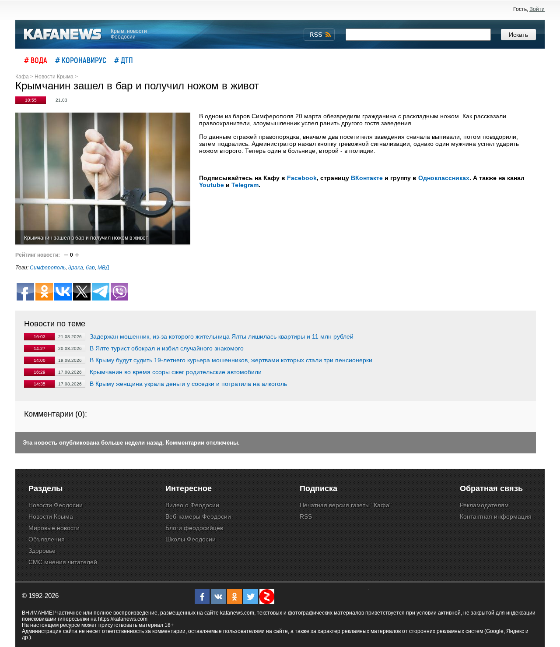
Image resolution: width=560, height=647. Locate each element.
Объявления (46, 539)
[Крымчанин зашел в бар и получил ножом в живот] (102, 179)
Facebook (302, 177)
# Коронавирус (80, 60)
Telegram (245, 184)
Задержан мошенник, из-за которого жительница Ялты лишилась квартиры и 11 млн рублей (222, 336)
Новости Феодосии (55, 505)
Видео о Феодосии (192, 505)
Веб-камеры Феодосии (198, 516)
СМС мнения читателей (62, 562)
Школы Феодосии (190, 539)
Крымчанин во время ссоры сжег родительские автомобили (176, 371)
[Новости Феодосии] (63, 34)
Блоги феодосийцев (194, 527)
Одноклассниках (443, 177)
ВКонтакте (367, 177)
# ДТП (123, 60)
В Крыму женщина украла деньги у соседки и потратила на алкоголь (188, 383)
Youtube (211, 184)
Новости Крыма (50, 516)
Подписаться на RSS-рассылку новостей (319, 34)
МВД (103, 268)
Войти (537, 9)
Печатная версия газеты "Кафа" (346, 505)
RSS (306, 516)
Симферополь (48, 268)
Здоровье (42, 550)
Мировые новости (54, 527)
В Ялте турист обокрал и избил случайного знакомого (167, 348)
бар (90, 268)
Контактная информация (496, 516)
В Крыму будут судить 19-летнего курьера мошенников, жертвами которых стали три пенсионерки (231, 360)
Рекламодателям (484, 505)
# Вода (35, 60)
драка (75, 268)
